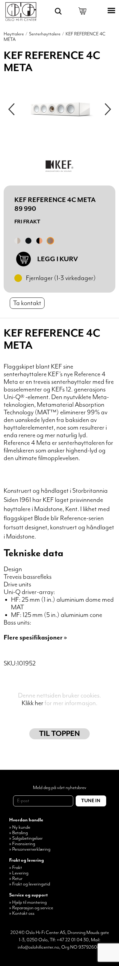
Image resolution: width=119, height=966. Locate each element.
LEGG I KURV (57, 259)
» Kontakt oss (21, 913)
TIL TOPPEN (59, 734)
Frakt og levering (26, 860)
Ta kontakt (27, 303)
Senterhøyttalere (44, 34)
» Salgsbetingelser (26, 838)
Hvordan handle (26, 820)
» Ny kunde (19, 827)
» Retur (16, 878)
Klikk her (32, 703)
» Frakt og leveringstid (29, 884)
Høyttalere (14, 34)
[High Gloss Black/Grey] (28, 241)
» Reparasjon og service (31, 908)
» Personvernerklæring (29, 849)
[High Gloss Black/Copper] (39, 241)
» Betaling (18, 833)
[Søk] (58, 11)
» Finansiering (22, 844)
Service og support (28, 895)
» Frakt (15, 867)
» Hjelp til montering (28, 902)
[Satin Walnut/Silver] (50, 241)
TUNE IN (90, 801)
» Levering (18, 873)
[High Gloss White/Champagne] (17, 241)
